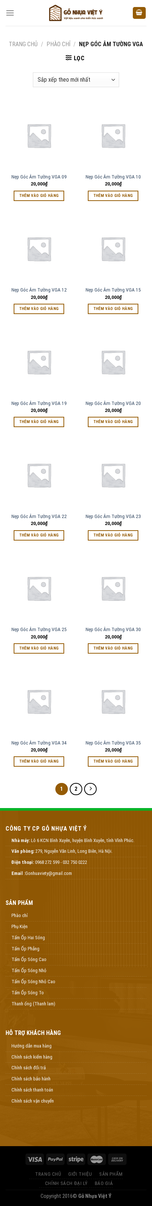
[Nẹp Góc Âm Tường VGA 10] (113, 135)
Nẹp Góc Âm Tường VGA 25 (39, 629)
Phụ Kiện (19, 926)
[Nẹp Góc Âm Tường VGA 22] (39, 475)
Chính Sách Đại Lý (66, 1183)
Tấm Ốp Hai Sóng (28, 937)
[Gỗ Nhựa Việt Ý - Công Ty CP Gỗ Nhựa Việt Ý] (76, 13)
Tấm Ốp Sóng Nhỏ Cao (33, 981)
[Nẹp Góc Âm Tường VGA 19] (39, 361)
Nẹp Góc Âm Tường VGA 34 (39, 743)
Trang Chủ (48, 1174)
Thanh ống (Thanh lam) (33, 1003)
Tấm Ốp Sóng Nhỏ (28, 970)
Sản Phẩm (111, 1174)
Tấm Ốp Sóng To (27, 992)
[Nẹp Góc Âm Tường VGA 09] (39, 135)
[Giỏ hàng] (139, 13)
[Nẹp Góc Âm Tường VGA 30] (113, 588)
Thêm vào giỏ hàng (39, 195)
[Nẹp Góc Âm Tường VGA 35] (113, 701)
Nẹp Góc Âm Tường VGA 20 (113, 403)
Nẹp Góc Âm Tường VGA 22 (39, 516)
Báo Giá (104, 1183)
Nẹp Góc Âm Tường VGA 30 (113, 629)
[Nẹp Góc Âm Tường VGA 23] (113, 475)
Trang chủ (23, 44)
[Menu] (10, 13)
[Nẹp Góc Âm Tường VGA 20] (113, 361)
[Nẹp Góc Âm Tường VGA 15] (113, 248)
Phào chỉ (58, 44)
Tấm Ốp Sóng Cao (28, 959)
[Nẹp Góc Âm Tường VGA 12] (39, 248)
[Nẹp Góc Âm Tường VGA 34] (39, 701)
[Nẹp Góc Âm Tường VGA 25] (39, 588)
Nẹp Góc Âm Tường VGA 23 (113, 516)
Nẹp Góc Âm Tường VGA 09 (39, 177)
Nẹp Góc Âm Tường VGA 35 (113, 743)
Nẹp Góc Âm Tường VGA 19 (39, 403)
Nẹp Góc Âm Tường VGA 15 (113, 290)
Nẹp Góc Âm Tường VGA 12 (39, 290)
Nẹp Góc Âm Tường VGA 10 (113, 177)
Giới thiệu (80, 1174)
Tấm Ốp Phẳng (25, 948)
